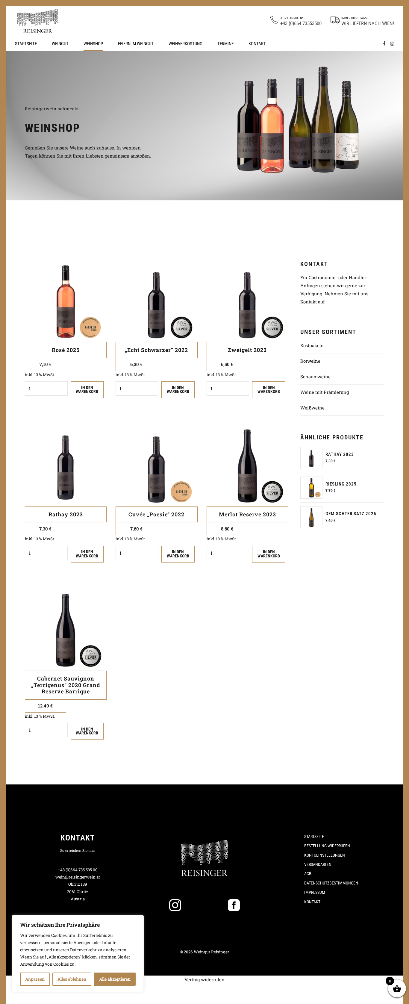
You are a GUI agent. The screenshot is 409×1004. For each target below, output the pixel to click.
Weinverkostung (185, 43)
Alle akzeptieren (115, 979)
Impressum (314, 892)
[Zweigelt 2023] (247, 301)
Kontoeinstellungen (324, 855)
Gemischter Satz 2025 (350, 513)
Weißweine (312, 408)
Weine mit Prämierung (324, 392)
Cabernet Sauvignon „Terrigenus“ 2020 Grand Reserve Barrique (65, 685)
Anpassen (35, 979)
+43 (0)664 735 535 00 (78, 870)
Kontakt (257, 43)
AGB (307, 873)
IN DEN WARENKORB (87, 389)
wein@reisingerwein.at (77, 877)
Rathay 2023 (66, 514)
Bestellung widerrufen (327, 845)
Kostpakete (311, 345)
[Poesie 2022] (156, 465)
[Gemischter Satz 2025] (311, 517)
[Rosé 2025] (66, 301)
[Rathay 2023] (311, 458)
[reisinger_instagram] (175, 905)
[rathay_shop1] (66, 465)
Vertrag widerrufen (204, 979)
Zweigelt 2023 (247, 349)
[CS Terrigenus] (66, 630)
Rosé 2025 (66, 349)
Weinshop (93, 43)
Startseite (26, 43)
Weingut (60, 43)
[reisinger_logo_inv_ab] (204, 857)
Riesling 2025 (341, 484)
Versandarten (317, 864)
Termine (225, 43)
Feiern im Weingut (136, 43)
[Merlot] (247, 465)
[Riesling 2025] (311, 488)
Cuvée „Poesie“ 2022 (156, 514)
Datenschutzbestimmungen (331, 883)
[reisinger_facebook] (234, 905)
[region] (78, 953)
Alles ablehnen (71, 979)
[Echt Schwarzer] (156, 301)
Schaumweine (315, 376)
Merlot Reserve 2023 (247, 514)
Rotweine (310, 361)
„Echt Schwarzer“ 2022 (156, 349)
